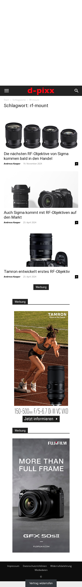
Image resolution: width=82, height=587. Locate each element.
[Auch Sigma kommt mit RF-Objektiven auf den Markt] (41, 189)
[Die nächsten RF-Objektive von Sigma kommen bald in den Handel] (41, 130)
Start (6, 99)
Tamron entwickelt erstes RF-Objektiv (37, 271)
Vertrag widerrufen (41, 583)
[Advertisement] (41, 43)
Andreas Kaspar (12, 163)
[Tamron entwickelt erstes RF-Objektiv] (41, 248)
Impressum (13, 566)
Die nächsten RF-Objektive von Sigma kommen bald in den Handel (36, 156)
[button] (6, 91)
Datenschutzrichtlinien (35, 566)
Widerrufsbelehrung (61, 566)
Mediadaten (41, 570)
